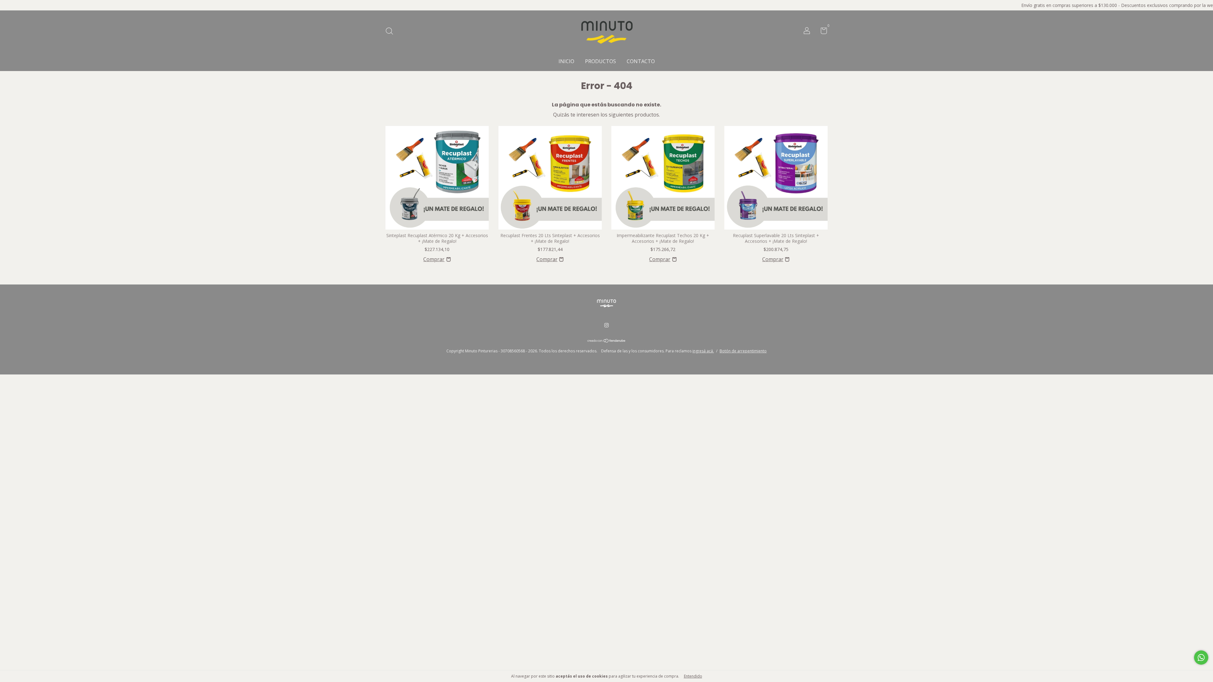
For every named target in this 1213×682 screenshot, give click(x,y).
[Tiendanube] (606, 341)
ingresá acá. (703, 351)
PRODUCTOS (600, 61)
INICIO (566, 61)
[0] (821, 32)
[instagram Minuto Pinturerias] (606, 325)
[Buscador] (391, 31)
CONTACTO (641, 61)
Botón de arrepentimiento (743, 351)
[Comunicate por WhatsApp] (1201, 657)
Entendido (693, 676)
